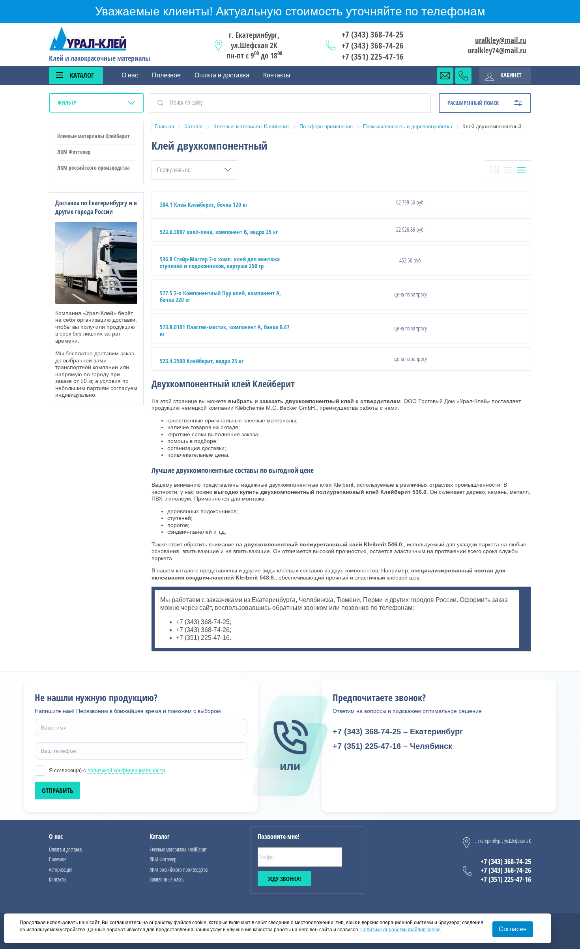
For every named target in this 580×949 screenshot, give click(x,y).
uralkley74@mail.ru (497, 50)
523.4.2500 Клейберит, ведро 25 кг (201, 361)
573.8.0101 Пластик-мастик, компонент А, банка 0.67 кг (225, 330)
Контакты (276, 75)
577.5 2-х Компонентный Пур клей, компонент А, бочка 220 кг (220, 296)
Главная (164, 126)
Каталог (193, 126)
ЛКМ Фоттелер (73, 152)
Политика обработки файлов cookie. (401, 929)
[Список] (508, 170)
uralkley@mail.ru (500, 40)
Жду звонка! (284, 879)
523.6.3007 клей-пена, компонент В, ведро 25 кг (219, 232)
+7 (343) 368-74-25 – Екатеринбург (398, 731)
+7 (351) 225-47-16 (373, 56)
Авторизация (60, 869)
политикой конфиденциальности (126, 770)
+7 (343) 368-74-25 (373, 34)
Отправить (57, 790)
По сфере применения (326, 126)
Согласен (513, 929)
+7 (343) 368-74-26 (373, 45)
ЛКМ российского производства (93, 167)
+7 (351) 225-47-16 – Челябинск (392, 746)
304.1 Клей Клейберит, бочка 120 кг (203, 204)
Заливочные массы (167, 879)
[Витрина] (494, 170)
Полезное (166, 75)
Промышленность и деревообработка (407, 126)
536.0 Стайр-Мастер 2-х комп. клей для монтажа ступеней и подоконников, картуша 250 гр (220, 262)
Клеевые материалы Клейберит (93, 136)
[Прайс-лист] (521, 170)
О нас (130, 75)
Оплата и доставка (222, 75)
